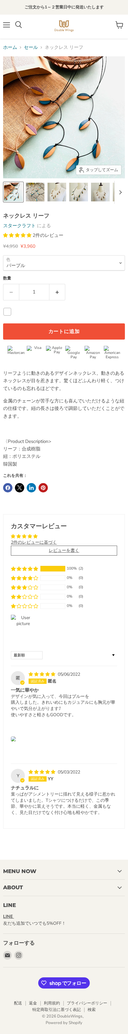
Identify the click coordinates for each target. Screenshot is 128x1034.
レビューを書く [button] (64, 550)
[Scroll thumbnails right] (119, 192)
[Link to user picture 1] (13, 739)
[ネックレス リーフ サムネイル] (13, 192)
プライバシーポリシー (87, 1003)
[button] (18, 235)
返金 (33, 1003)
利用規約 (52, 1003)
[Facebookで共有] (7, 487)
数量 (7, 278)
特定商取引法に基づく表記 (56, 1010)
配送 (18, 1003)
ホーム (10, 47)
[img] (43, 674)
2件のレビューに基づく (34, 542)
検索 (92, 1010)
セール (31, 47)
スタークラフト (19, 226)
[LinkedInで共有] (31, 487)
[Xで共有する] (19, 487)
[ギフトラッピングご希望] (8, 312)
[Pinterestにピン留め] (43, 487)
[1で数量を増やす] (57, 292)
